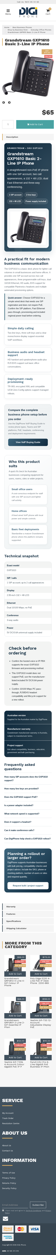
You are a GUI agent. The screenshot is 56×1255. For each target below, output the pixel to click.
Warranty (11, 906)
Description (12, 137)
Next (9, 102)
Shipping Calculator (16, 928)
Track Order (7, 1118)
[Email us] (5, 1218)
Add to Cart (36, 124)
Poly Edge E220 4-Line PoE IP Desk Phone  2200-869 (40, 980)
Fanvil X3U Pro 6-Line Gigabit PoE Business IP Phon (39, 1064)
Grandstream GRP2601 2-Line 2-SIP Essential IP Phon (14, 1024)
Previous (3, 102)
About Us (6, 1145)
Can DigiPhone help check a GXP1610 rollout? (27, 838)
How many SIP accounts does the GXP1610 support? (26, 779)
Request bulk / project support (28, 885)
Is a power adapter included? (18, 805)
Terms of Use (8, 1173)
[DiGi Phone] (28, 12)
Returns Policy (9, 1183)
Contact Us (7, 1150)
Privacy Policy (8, 1178)
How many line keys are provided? (21, 788)
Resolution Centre (10, 1123)
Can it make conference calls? (19, 830)
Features (10, 914)
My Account (7, 1113)
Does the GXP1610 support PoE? (20, 797)
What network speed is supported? (21, 813)
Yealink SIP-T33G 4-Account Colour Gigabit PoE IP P (14, 1064)
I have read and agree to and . (28, 1212)
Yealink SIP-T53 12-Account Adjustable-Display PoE (40, 1024)
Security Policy (9, 1188)
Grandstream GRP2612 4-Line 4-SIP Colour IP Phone (14, 982)
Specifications (13, 921)
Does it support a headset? (17, 822)
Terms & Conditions (33, 1211)
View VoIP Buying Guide (28, 442)
